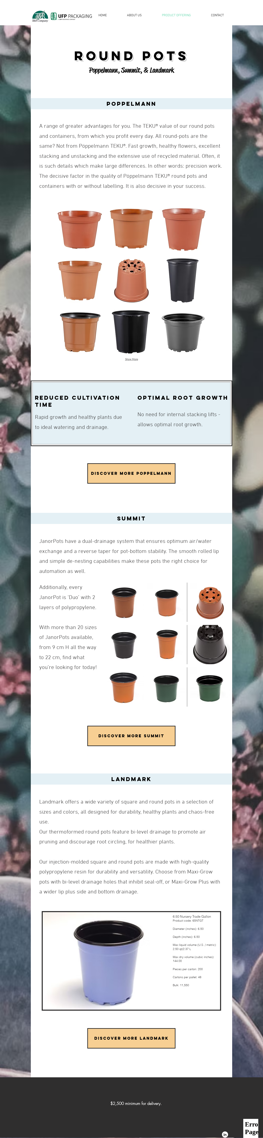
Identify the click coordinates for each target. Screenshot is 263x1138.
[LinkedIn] (225, 1134)
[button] (79, 230)
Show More (131, 359)
